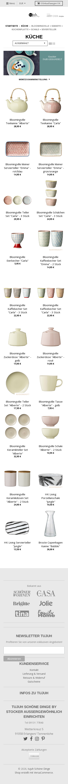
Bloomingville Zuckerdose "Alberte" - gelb (17, 357)
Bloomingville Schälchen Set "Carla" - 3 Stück (51, 214)
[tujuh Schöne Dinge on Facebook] (31, 738)
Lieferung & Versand (34, 673)
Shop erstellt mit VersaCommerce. (34, 772)
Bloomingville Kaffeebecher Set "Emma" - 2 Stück (50, 260)
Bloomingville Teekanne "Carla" (50, 121)
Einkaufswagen (50, 3)
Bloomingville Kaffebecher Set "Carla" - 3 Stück (17, 308)
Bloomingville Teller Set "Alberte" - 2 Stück (17, 403)
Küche (24, 25)
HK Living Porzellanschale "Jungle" (50, 498)
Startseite (11, 25)
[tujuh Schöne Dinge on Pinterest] (43, 738)
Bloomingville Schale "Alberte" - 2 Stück (51, 447)
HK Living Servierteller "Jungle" (17, 544)
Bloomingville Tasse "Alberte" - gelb (51, 403)
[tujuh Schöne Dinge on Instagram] (37, 738)
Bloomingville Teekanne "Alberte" (17, 121)
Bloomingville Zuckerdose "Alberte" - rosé (50, 357)
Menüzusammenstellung (33, 79)
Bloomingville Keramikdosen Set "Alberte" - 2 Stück (17, 498)
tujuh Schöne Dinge (39, 768)
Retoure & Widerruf (34, 677)
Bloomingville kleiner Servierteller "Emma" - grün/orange (50, 167)
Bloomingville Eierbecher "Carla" (17, 258)
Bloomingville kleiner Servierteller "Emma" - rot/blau (17, 167)
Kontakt (34, 670)
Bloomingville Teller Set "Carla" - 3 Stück (17, 214)
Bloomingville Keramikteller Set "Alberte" (17, 449)
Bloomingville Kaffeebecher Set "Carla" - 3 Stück (50, 308)
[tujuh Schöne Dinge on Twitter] (25, 738)
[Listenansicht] (53, 43)
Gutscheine (34, 681)
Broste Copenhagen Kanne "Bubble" (51, 544)
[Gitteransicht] (50, 43)
